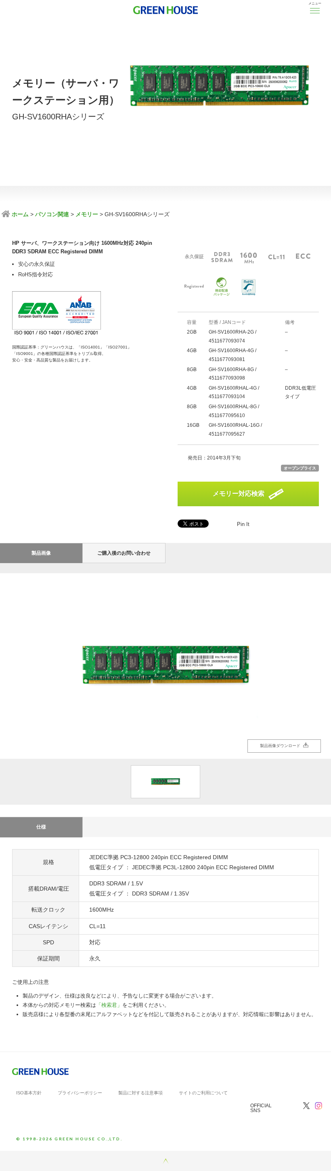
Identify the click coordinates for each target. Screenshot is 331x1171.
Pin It (243, 524)
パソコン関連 (52, 214)
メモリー (86, 214)
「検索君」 (109, 1005)
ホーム (19, 214)
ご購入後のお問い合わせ (124, 553)
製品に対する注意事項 (140, 1092)
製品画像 (41, 553)
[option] (165, 666)
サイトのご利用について (203, 1092)
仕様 (41, 827)
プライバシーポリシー (80, 1092)
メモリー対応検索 (238, 493)
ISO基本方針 (29, 1092)
